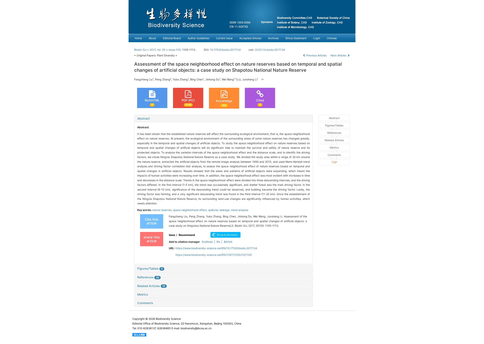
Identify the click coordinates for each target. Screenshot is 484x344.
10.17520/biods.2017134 (225, 49)
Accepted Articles (250, 38)
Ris (218, 241)
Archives (273, 38)
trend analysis (239, 210)
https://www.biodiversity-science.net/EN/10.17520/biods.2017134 (216, 248)
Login (316, 38)
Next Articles (338, 55)
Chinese (332, 38)
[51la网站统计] (139, 334)
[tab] (223, 118)
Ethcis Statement (295, 38)
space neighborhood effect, (190, 210)
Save (172, 235)
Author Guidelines (198, 38)
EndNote (207, 241)
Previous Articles (316, 55)
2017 (152, 49)
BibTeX (228, 241)
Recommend (187, 235)
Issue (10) (175, 49)
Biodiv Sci (140, 49)
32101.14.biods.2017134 (270, 49)
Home (138, 38)
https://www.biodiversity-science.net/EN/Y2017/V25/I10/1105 (213, 254)
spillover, (214, 210)
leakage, (225, 210)
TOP (334, 162)
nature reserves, (162, 210)
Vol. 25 (161, 49)
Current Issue (224, 38)
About (152, 38)
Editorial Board (172, 38)
